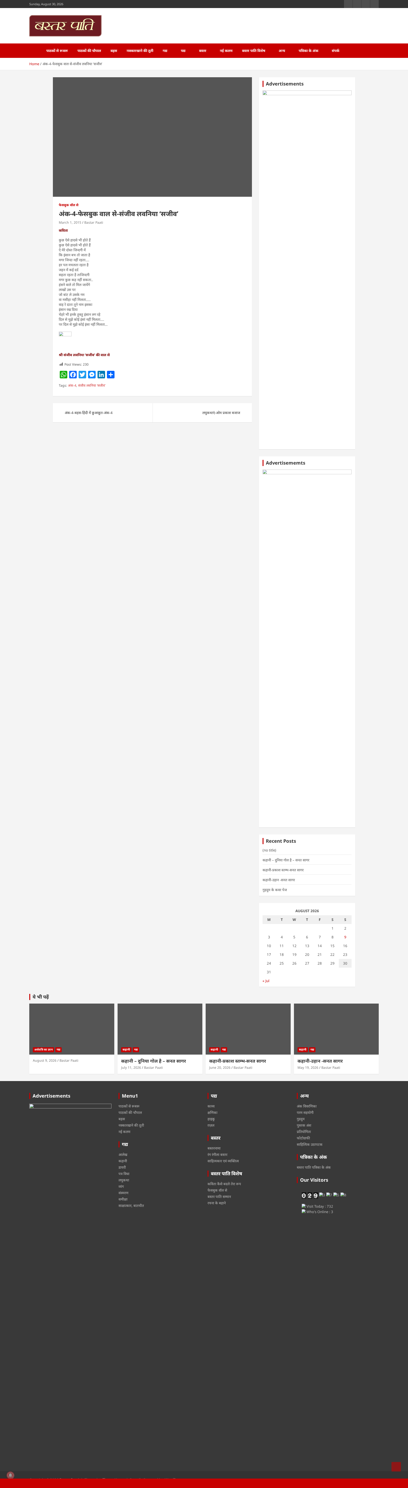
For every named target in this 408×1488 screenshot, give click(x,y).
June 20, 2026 (219, 1067)
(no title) (269, 850)
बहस (113, 50)
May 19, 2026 (308, 1067)
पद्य (183, 50)
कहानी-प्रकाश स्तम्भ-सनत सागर (283, 870)
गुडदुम (301, 1118)
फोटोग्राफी (303, 1138)
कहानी (126, 1050)
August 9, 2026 (44, 1060)
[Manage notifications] (10, 1475)
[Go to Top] (396, 1466)
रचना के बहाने (217, 1203)
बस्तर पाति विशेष (253, 50)
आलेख (123, 1154)
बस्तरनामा (214, 1148)
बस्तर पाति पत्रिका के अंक (314, 1167)
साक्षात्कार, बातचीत (131, 1205)
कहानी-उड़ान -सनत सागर (279, 879)
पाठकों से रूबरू (57, 50)
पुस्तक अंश (304, 1125)
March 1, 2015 (70, 222)
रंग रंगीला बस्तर (217, 1154)
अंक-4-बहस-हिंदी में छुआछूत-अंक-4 (89, 412)
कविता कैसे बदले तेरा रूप (224, 1183)
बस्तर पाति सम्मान (219, 1196)
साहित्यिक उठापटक (310, 1144)
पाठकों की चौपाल (89, 50)
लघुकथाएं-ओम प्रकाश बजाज (221, 412)
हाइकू (211, 1118)
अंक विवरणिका (307, 1106)
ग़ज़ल (211, 1125)
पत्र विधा (124, 1173)
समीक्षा (123, 1199)
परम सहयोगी (305, 1112)
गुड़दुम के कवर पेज (275, 889)
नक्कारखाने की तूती (140, 50)
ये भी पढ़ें (41, 997)
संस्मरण (123, 1192)
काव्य (211, 1106)
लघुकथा (124, 1180)
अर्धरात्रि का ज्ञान (43, 1050)
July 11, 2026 (131, 1067)
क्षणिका (212, 1112)
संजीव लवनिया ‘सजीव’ (91, 385)
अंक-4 (72, 385)
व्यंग (121, 1186)
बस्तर (202, 50)
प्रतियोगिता (304, 1131)
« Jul (266, 980)
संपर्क (335, 50)
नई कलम (226, 50)
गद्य (165, 50)
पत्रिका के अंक (308, 50)
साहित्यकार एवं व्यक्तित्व (223, 1161)
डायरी (122, 1167)
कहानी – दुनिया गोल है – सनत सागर (286, 860)
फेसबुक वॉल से (68, 205)
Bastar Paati (93, 222)
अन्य (282, 50)
